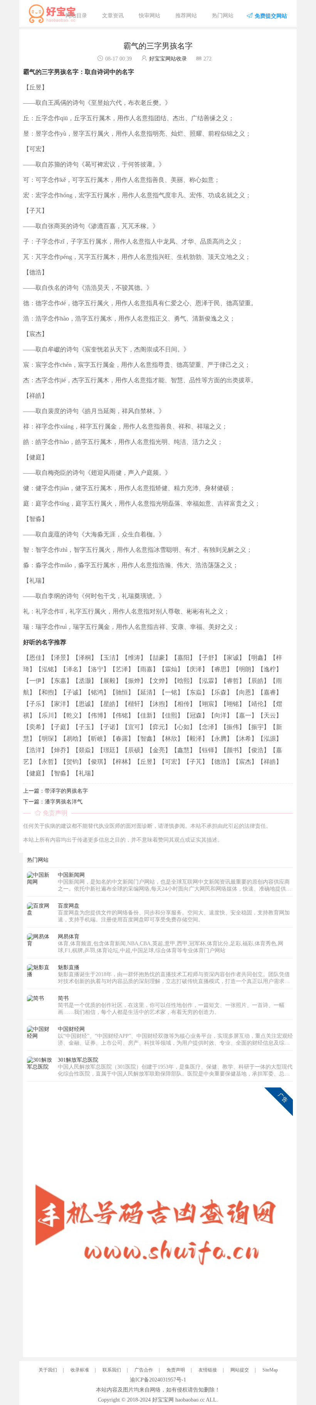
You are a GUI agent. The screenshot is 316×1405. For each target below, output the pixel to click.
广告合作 (143, 1370)
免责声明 (175, 1370)
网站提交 (239, 1370)
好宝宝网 (163, 1400)
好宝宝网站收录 (168, 59)
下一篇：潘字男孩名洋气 (52, 802)
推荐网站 (186, 15)
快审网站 (149, 15)
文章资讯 (113, 15)
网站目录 (76, 15)
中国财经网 (71, 1029)
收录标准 (80, 1370)
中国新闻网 (71, 875)
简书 (63, 998)
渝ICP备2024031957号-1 (158, 1380)
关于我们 (48, 1370)
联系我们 (112, 1370)
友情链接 (207, 1370)
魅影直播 (68, 967)
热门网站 (223, 15)
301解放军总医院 (78, 1060)
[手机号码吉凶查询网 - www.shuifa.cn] (160, 1220)
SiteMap (270, 1370)
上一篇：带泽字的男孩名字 (55, 791)
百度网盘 (68, 906)
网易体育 (68, 936)
